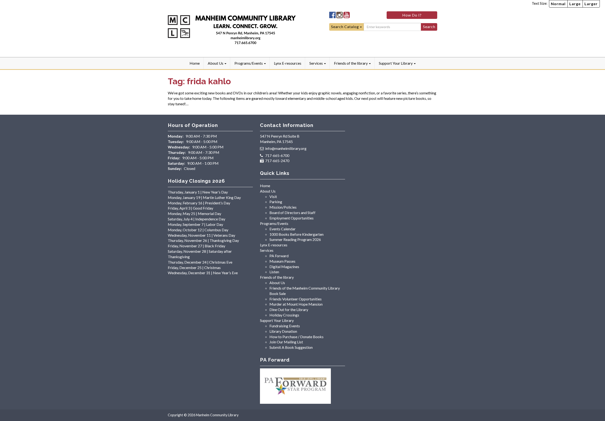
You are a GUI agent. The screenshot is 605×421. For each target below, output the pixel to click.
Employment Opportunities (291, 218)
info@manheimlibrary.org (286, 148)
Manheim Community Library (217, 415)
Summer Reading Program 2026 (295, 239)
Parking (275, 201)
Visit (273, 196)
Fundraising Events (284, 326)
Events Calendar (282, 229)
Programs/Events (249, 63)
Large (575, 3)
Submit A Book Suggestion (291, 347)
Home (195, 63)
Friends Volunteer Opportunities (295, 299)
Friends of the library (351, 63)
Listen (274, 271)
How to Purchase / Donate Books (296, 336)
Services (316, 63)
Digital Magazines (284, 266)
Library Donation (283, 331)
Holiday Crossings (284, 315)
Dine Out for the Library (288, 309)
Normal (558, 3)
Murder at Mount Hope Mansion (296, 304)
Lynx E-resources (287, 63)
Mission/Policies (283, 207)
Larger (591, 3)
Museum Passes (282, 261)
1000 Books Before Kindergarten (296, 234)
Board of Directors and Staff (292, 212)
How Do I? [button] (412, 15)
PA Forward (279, 255)
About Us (216, 63)
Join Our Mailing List (286, 342)
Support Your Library (396, 63)
